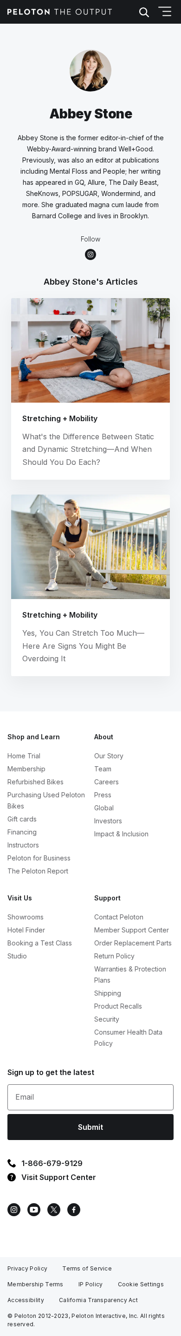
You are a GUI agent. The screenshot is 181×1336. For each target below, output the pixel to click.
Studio (17, 956)
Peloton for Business (39, 858)
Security (106, 1019)
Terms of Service (87, 1268)
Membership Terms (35, 1284)
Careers (106, 782)
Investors (108, 821)
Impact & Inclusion (121, 834)
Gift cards (22, 819)
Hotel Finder (26, 930)
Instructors (23, 845)
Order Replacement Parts (133, 943)
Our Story (108, 756)
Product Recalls (118, 1006)
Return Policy (114, 956)
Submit (90, 1127)
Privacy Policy (27, 1268)
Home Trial (23, 756)
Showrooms (25, 917)
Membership (26, 769)
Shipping (107, 993)
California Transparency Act (98, 1300)
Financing (22, 832)
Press (102, 795)
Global (104, 808)
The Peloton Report (37, 871)
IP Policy (90, 1284)
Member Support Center (131, 930)
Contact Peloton (118, 917)
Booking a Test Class (39, 943)
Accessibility (25, 1300)
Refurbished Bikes (35, 782)
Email (24, 1096)
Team (102, 769)
